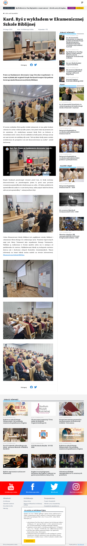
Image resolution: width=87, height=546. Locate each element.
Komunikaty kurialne (8, 506)
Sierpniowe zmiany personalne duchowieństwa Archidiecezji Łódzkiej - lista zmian (70, 421)
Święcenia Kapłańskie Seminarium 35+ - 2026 (67, 186)
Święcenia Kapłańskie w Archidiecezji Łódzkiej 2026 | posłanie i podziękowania (69, 158)
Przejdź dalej (29, 541)
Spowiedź (71, 8)
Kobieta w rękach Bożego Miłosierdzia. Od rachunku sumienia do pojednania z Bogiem (71, 447)
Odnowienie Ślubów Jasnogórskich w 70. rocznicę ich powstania (70, 473)
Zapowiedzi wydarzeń (8, 503)
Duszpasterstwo (49, 498)
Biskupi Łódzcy (27, 501)
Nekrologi (5, 508)
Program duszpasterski (49, 501)
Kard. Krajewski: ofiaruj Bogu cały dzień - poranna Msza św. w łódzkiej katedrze (15, 447)
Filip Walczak (81, 544)
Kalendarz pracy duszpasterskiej (52, 503)
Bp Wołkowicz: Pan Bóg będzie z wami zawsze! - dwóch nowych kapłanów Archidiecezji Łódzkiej (41, 8)
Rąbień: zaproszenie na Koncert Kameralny (14, 472)
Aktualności (7, 498)
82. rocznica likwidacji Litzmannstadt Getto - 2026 (69, 211)
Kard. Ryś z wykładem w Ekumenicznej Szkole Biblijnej (43, 21)
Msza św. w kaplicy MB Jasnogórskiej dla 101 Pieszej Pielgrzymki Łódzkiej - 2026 (69, 236)
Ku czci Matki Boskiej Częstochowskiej (73, 64)
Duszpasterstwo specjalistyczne (51, 506)
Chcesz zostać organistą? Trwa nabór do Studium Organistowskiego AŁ (42, 421)
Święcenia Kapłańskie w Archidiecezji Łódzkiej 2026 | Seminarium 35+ (69, 132)
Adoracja (80, 8)
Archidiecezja (6, 501)
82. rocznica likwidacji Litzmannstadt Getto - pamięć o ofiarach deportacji (74, 72)
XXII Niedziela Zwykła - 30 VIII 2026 (42, 446)
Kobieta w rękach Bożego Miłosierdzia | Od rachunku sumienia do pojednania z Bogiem (15, 421)
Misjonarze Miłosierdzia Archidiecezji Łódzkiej (33, 504)
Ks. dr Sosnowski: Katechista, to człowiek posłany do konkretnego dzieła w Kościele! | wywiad (71, 106)
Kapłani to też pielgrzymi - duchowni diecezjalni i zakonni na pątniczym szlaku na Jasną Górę (43, 473)
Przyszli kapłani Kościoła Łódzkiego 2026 (74, 80)
